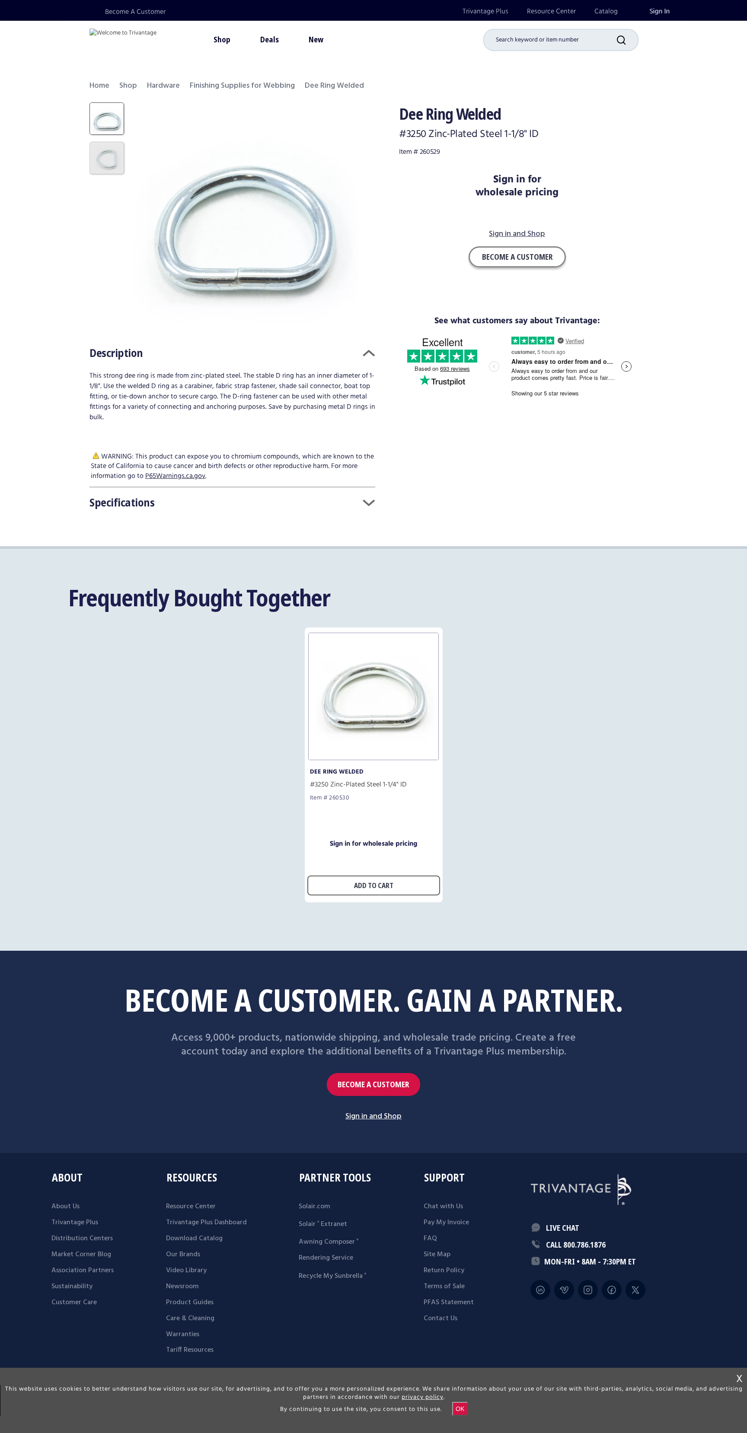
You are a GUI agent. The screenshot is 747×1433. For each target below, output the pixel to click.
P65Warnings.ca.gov (175, 476)
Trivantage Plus (485, 11)
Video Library (186, 1270)
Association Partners (82, 1270)
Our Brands (183, 1254)
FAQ (430, 1238)
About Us (65, 1206)
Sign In (659, 11)
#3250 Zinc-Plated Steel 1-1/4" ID (358, 785)
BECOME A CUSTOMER (373, 1084)
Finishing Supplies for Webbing (242, 86)
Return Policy (444, 1270)
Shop (128, 86)
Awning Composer (328, 1242)
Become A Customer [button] (517, 257)
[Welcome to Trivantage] (122, 39)
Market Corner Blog (81, 1254)
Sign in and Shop (517, 234)
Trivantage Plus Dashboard (206, 1222)
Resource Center (551, 11)
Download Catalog (194, 1238)
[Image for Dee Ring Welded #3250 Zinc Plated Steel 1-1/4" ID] (373, 758)
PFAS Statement (449, 1302)
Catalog (606, 11)
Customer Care (74, 1302)
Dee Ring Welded (337, 772)
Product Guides (190, 1302)
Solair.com (314, 1206)
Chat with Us (443, 1206)
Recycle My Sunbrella (332, 1276)
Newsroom (182, 1286)
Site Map (437, 1254)
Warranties (182, 1334)
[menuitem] (485, 11)
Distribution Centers (82, 1238)
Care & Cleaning (190, 1318)
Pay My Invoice (446, 1222)
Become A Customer (135, 12)
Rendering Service (326, 1258)
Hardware (163, 86)
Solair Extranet (323, 1224)
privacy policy (423, 1397)
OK (460, 1408)
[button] (627, 40)
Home (99, 86)
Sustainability (72, 1286)
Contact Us (440, 1318)
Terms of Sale (444, 1286)
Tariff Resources (190, 1350)
